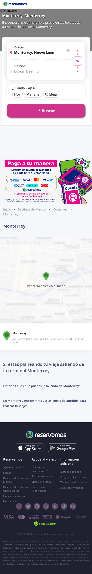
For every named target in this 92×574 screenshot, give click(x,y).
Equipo (7, 473)
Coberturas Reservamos (39, 489)
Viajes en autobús (42, 482)
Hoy (17, 94)
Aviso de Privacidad (71, 488)
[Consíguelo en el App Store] (29, 447)
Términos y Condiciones (74, 482)
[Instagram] (37, 506)
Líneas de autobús (14, 496)
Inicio (7, 209)
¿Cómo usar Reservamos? (39, 469)
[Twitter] (28, 506)
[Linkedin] (46, 506)
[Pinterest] (55, 506)
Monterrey (59, 209)
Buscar (48, 110)
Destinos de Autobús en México (17, 480)
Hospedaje (9, 501)
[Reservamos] (15, 4)
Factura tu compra (42, 476)
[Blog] (73, 506)
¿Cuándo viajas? (23, 88)
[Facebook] (19, 506)
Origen (19, 47)
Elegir (53, 94)
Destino (20, 66)
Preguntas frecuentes (73, 477)
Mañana (33, 94)
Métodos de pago (70, 472)
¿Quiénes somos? (13, 467)
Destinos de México (32, 209)
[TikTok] (64, 506)
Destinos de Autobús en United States (17, 489)
